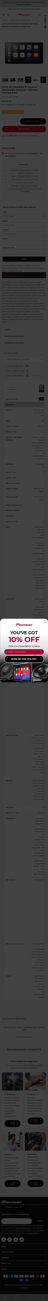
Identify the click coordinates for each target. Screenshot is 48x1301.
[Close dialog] (45, 622)
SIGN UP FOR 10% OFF (24, 659)
